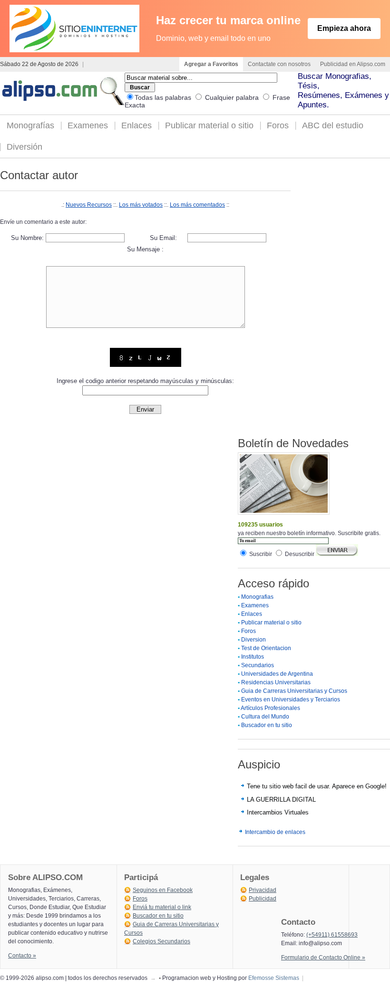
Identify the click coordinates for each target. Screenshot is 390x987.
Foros (278, 125)
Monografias (257, 597)
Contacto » (22, 955)
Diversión (24, 147)
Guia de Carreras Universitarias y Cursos (294, 691)
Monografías (30, 125)
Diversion (253, 639)
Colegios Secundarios (161, 941)
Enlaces (136, 125)
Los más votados (141, 204)
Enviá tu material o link (162, 907)
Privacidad (262, 890)
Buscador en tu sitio (266, 725)
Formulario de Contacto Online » (323, 957)
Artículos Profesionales (270, 708)
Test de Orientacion (266, 648)
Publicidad (262, 898)
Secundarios (257, 665)
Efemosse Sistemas (273, 978)
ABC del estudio (332, 125)
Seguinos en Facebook (163, 890)
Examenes (88, 125)
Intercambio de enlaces (275, 832)
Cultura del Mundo (265, 716)
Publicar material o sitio (209, 125)
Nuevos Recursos (89, 204)
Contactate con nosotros (279, 64)
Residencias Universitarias (276, 682)
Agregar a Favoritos (211, 64)
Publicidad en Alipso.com (352, 64)
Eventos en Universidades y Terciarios (290, 699)
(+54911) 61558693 (332, 934)
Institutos (252, 656)
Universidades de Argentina (277, 674)
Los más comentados (197, 204)
